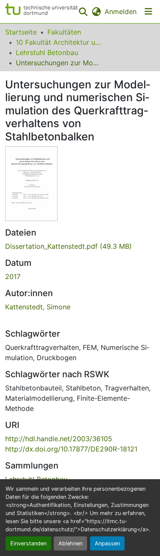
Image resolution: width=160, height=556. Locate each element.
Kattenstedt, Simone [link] (37, 307)
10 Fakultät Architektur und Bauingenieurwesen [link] (58, 42)
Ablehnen (70, 543)
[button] (41, 11)
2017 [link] (12, 276)
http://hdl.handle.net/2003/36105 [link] (58, 438)
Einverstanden (28, 543)
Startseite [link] (21, 32)
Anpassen (107, 543)
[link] (80, 246)
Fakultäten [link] (64, 32)
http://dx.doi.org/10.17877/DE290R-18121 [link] (71, 449)
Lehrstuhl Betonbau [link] (47, 52)
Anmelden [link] (121, 11)
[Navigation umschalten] (148, 11)
